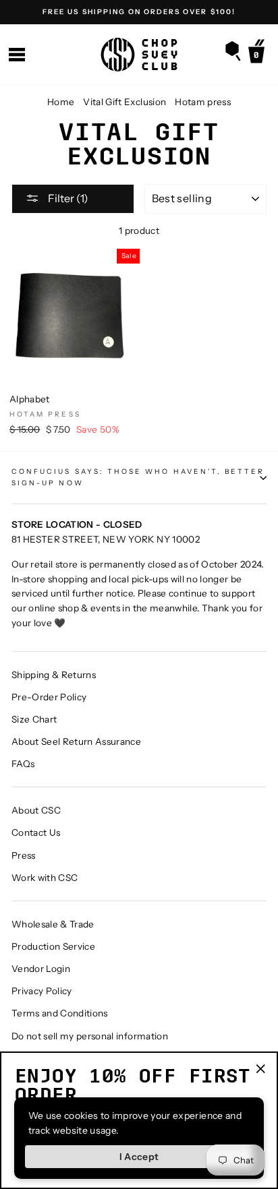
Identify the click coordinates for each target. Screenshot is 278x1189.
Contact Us (35, 832)
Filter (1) (67, 198)
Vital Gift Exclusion (124, 101)
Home (60, 101)
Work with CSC (44, 877)
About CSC (36, 810)
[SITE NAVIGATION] (17, 55)
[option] (139, 12)
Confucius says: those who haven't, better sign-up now (138, 477)
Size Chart (34, 719)
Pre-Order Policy (48, 697)
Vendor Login (40, 968)
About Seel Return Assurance (76, 741)
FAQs (22, 763)
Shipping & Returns (53, 674)
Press (23, 855)
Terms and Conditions (59, 1013)
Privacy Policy (41, 990)
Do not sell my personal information (89, 1036)
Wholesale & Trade (52, 924)
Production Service (53, 946)
